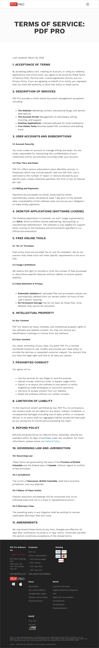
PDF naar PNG (36, 566)
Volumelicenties (35, 601)
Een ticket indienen (37, 590)
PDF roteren (35, 563)
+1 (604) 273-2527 (17, 555)
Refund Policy (52, 441)
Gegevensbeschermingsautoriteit (65, 592)
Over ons (32, 621)
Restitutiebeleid (60, 608)
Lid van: (31, 624)
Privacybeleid (58, 604)
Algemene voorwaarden (63, 597)
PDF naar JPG (36, 570)
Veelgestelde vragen (37, 594)
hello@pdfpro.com (18, 573)
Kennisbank (33, 586)
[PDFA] (32, 628)
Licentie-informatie (61, 586)
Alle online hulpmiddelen (39, 574)
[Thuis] (17, 4)
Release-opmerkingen (38, 597)
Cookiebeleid (58, 601)
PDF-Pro (32, 552)
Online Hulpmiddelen (37, 556)
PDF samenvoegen (38, 559)
